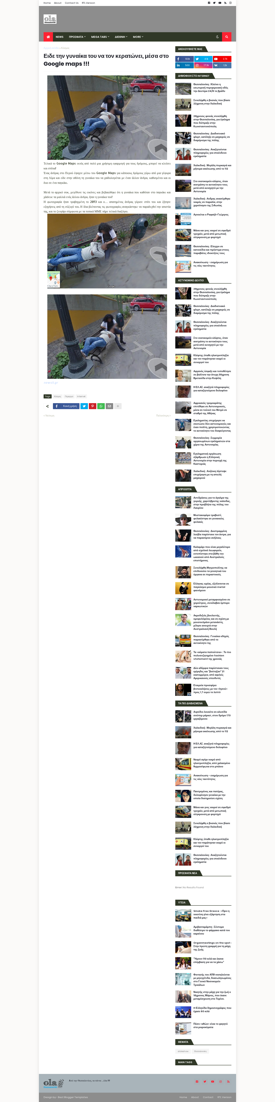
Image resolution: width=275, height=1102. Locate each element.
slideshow (183, 1051)
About (58, 2)
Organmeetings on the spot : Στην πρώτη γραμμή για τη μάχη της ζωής (212, 946)
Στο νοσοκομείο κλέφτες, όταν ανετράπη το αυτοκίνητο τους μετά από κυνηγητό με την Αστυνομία (210, 186)
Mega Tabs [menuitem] (99, 37)
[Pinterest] (92, 406)
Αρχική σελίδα (51, 48)
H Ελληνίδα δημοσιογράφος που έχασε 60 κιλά (212, 1009)
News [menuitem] (59, 37)
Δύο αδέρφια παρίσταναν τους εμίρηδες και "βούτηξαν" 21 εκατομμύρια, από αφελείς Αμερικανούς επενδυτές (211, 673)
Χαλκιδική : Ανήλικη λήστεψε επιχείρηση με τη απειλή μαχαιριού (209, 475)
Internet (81, 396)
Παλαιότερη (162, 415)
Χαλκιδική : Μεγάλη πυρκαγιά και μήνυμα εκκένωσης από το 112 (212, 167)
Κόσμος (65, 48)
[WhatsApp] (101, 406)
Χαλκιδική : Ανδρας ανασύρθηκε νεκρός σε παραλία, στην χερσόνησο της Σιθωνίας (211, 202)
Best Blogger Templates (73, 1097)
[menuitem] (48, 37)
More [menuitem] (137, 37)
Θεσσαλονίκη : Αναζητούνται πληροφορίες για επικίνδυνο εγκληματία (210, 153)
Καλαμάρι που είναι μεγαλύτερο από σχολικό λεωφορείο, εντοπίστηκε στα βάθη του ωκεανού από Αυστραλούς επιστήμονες (211, 553)
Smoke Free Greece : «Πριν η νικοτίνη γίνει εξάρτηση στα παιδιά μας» (211, 914)
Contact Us (72, 2)
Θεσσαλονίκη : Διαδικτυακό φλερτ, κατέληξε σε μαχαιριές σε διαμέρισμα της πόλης (211, 137)
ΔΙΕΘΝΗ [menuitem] (120, 37)
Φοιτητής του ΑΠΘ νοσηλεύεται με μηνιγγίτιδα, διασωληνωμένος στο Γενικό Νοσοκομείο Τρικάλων (212, 980)
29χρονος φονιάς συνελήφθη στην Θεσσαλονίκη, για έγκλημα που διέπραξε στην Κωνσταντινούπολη (211, 121)
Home (47, 2)
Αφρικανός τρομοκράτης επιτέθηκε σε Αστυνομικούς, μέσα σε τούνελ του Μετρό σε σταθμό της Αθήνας (210, 408)
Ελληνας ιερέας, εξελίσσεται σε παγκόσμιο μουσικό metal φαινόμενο (211, 587)
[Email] (109, 406)
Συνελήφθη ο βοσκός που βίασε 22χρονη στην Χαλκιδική (211, 102)
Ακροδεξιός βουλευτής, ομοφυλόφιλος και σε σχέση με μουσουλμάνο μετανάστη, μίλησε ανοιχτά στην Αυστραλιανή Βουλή (211, 622)
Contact (208, 1097)
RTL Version (88, 2)
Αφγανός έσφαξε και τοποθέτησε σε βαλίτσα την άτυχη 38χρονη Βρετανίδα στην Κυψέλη (212, 375)
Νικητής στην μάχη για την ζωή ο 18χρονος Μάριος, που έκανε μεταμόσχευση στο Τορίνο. (212, 995)
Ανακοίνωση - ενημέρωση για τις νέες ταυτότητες (210, 264)
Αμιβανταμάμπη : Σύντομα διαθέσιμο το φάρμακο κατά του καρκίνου (211, 930)
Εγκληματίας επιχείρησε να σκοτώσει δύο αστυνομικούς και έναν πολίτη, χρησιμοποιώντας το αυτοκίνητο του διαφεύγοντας (212, 426)
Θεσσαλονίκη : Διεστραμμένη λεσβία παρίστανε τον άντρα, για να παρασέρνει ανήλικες (212, 534)
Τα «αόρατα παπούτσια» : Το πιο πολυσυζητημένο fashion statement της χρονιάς (212, 656)
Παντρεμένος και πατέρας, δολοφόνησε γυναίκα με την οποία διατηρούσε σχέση (209, 795)
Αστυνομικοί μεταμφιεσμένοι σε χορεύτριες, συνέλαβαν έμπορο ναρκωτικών (211, 603)
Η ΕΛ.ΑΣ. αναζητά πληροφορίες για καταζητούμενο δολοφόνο (211, 389)
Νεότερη (49, 415)
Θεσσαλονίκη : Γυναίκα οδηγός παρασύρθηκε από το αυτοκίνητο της (211, 640)
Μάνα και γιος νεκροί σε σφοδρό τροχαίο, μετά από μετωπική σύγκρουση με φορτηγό (212, 234)
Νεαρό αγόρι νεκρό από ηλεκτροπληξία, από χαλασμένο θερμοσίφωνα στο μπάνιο (211, 763)
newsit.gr (51, 382)
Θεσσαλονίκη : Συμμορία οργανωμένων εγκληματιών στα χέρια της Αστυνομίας (211, 441)
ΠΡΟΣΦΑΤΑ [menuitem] (76, 37)
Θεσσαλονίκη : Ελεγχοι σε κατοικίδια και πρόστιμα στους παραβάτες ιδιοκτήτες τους (211, 250)
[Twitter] (84, 406)
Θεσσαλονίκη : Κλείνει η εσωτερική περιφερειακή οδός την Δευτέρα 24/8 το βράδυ (210, 88)
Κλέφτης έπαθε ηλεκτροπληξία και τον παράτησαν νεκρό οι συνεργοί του (211, 359)
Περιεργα (69, 396)
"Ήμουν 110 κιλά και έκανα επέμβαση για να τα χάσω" (208, 960)
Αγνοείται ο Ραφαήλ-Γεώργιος (211, 214)
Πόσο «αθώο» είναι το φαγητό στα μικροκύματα (210, 1025)
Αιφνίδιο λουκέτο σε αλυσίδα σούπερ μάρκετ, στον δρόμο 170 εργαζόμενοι (212, 715)
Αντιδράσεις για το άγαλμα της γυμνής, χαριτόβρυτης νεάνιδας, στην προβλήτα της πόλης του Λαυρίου (211, 503)
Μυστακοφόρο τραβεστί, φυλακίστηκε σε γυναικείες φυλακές (208, 519)
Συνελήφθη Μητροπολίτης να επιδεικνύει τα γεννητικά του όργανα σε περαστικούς (210, 571)
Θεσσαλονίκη (200, 1051)
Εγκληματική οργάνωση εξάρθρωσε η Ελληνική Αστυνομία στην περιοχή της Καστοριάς (210, 459)
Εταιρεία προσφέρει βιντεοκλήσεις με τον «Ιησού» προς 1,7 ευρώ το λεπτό (210, 689)
